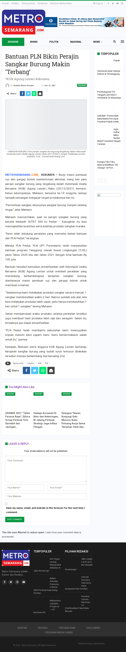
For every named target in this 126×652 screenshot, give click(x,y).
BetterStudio (99, 643)
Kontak (5, 3)
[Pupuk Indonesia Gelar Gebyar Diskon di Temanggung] (104, 64)
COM (34, 174)
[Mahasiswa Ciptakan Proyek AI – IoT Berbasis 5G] (40, 604)
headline (30, 363)
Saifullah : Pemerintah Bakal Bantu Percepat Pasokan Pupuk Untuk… (108, 119)
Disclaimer (42, 3)
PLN (46, 363)
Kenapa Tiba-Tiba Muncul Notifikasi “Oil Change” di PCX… (107, 165)
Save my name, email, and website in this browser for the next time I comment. (45, 510)
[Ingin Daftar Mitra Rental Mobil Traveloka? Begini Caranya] (104, 133)
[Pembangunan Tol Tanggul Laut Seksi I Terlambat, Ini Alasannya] (104, 85)
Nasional (76, 42)
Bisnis (34, 42)
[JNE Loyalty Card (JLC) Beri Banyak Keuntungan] (72, 562)
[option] (109, 115)
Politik (53, 42)
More (96, 42)
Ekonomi (13, 42)
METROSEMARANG (18, 174)
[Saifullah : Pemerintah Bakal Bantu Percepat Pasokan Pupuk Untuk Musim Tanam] (104, 109)
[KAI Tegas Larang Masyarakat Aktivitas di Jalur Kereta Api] (40, 562)
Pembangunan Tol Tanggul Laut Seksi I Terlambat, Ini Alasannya (109, 95)
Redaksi (15, 3)
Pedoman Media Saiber (61, 3)
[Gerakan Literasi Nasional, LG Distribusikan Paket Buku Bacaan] (72, 600)
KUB (39, 363)
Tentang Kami (28, 3)
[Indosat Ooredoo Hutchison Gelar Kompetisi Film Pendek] (72, 581)
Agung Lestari (18, 363)
